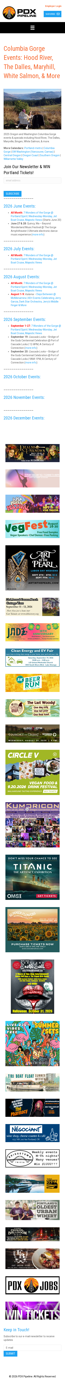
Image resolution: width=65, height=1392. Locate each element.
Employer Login (53, 6)
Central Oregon (12, 155)
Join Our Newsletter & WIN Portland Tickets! (27, 169)
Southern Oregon (50, 155)
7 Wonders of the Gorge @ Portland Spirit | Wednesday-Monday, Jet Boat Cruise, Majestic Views (34, 216)
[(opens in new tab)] (32, 452)
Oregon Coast (30, 155)
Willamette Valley (13, 158)
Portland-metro (33, 148)
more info (38, 234)
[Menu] (32, 27)
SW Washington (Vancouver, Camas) (33, 151)
